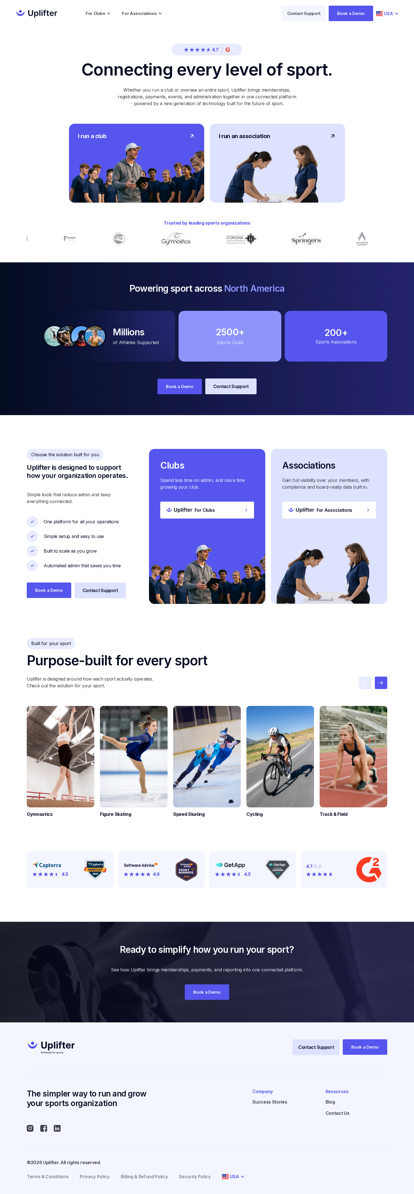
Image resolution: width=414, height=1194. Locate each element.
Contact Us (338, 1113)
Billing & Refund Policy (144, 1176)
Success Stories (269, 1102)
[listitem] (60, 762)
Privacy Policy (95, 1176)
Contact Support (303, 13)
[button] (98, 13)
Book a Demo (351, 13)
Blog (330, 1102)
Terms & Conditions (47, 1176)
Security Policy (194, 1176)
